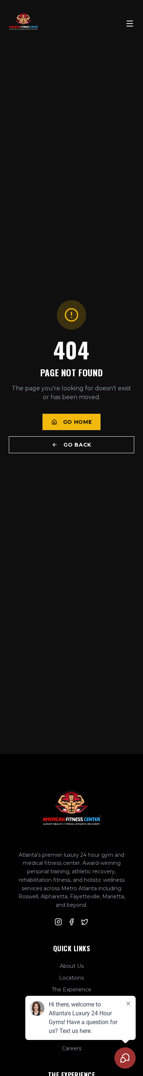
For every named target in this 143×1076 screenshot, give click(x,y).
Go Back (77, 444)
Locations (71, 977)
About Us (72, 966)
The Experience (71, 989)
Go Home (77, 422)
